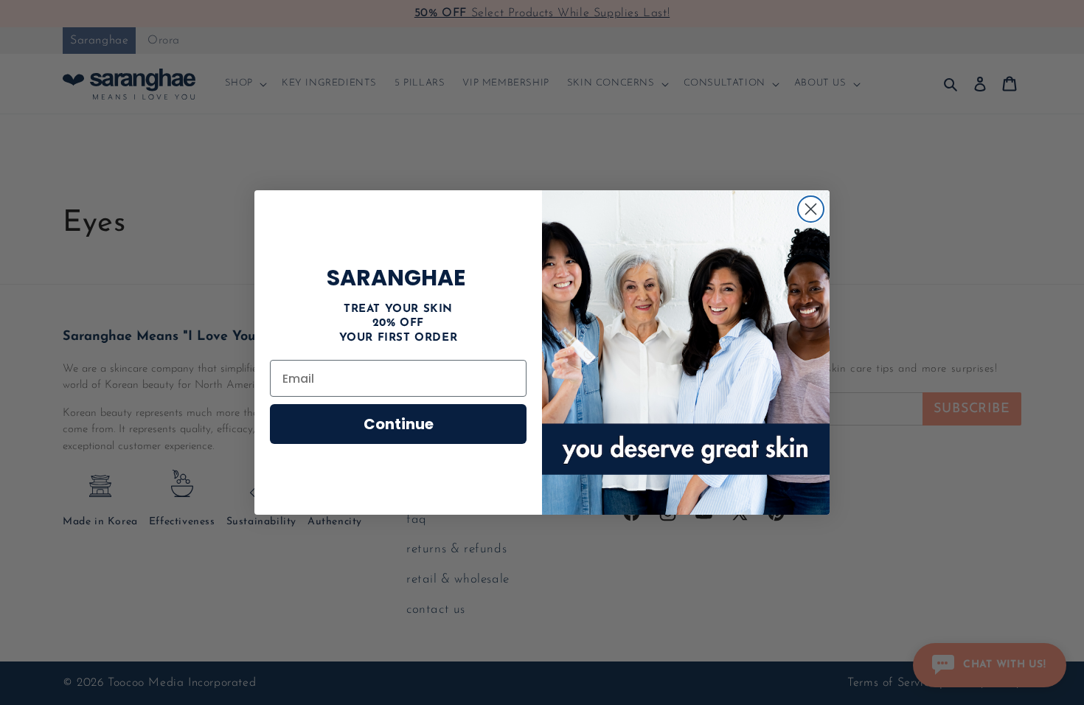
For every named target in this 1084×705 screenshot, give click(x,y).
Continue (399, 424)
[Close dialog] (811, 209)
